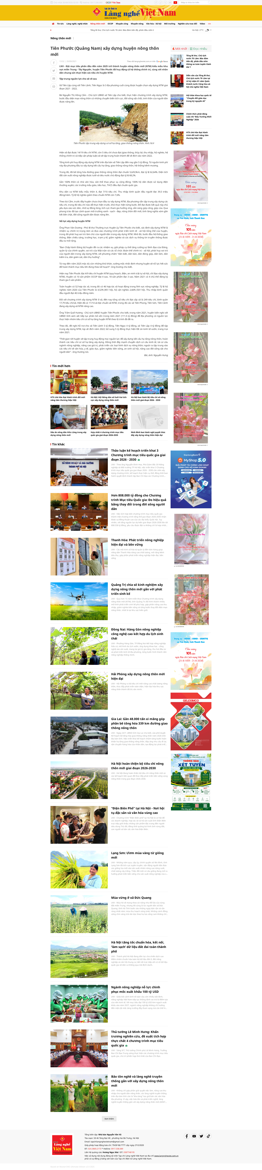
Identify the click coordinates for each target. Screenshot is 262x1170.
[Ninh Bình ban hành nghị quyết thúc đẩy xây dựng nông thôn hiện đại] (149, 417)
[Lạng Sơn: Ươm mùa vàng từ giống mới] (79, 869)
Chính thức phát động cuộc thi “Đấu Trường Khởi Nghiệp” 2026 (198, 117)
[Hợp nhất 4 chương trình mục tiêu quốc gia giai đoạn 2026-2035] (109, 417)
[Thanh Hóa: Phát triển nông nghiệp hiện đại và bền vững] (79, 556)
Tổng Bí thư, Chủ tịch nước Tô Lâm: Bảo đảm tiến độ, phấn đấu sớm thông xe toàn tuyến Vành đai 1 (119, 30)
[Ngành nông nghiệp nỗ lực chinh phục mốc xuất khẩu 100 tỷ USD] (79, 1004)
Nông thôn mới (97, 23)
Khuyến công (122, 23)
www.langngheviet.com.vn (166, 1155)
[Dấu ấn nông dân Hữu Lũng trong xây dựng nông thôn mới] (68, 417)
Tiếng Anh (175, 2)
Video (202, 23)
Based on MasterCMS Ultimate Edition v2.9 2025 (72, 1166)
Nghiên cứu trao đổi (187, 23)
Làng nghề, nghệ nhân (77, 23)
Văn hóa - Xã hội (153, 23)
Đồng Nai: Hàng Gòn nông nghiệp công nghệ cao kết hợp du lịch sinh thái (137, 633)
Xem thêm (109, 1118)
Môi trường (169, 23)
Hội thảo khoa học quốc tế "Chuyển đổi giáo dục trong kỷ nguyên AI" (198, 98)
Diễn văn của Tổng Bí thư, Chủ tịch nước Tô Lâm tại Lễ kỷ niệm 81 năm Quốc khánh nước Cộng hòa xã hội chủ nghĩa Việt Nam (198, 81)
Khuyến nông (137, 23)
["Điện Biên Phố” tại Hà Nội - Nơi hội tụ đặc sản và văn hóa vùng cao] (79, 825)
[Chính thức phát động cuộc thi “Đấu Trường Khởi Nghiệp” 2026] (177, 119)
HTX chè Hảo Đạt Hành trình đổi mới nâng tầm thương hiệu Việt (197, 135)
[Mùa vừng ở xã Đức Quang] (79, 914)
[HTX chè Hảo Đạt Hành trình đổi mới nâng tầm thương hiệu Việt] (68, 382)
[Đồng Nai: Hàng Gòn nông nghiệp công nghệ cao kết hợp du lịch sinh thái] (79, 646)
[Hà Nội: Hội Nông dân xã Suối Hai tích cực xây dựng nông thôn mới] (109, 382)
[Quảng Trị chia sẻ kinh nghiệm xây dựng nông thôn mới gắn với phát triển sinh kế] (79, 601)
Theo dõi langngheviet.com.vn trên (141, 61)
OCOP (110, 23)
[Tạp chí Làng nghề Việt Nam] (62, 1144)
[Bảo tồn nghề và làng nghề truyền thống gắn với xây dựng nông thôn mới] (79, 1093)
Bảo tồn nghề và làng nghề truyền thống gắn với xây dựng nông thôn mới (137, 1080)
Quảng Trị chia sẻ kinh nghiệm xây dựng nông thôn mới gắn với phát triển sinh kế (137, 589)
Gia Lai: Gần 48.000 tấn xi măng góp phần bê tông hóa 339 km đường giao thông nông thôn (139, 723)
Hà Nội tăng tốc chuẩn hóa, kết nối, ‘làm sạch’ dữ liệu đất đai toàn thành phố (138, 946)
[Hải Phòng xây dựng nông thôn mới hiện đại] (79, 691)
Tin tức (60, 23)
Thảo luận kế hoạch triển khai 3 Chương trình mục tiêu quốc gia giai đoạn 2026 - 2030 (138, 454)
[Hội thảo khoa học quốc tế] (177, 100)
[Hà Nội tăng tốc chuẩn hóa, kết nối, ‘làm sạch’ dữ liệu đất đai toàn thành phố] (79, 959)
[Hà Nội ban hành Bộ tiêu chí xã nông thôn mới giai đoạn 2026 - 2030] (149, 382)
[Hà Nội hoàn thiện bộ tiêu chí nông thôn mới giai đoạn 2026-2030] (79, 780)
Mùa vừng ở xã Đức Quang (131, 897)
